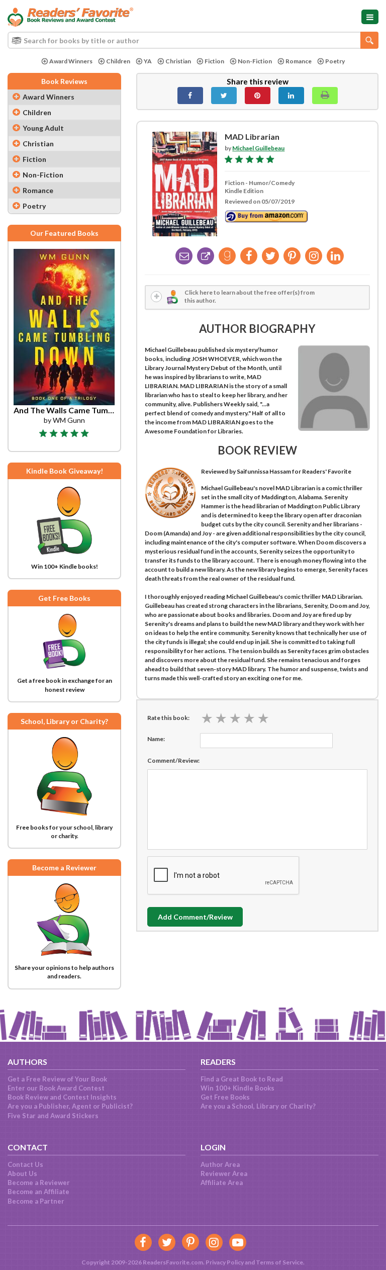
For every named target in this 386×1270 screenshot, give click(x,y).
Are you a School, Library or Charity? (258, 1106)
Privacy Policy (225, 1262)
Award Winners (70, 61)
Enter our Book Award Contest (56, 1088)
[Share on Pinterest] (257, 95)
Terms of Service (279, 1262)
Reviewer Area (224, 1173)
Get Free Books (225, 1097)
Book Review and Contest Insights (62, 1097)
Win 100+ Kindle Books (237, 1088)
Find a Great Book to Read (242, 1079)
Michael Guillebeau (258, 148)
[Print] (325, 95)
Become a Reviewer (39, 1182)
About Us (22, 1173)
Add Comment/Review (195, 917)
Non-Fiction (255, 61)
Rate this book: (168, 717)
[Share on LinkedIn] (291, 95)
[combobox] (193, 40)
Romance (298, 61)
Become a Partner (36, 1201)
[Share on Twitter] (224, 95)
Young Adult (43, 128)
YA (148, 61)
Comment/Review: (173, 760)
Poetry (335, 61)
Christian (178, 61)
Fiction (214, 61)
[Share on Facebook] (190, 95)
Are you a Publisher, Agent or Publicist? (70, 1106)
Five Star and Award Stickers (53, 1116)
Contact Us (25, 1164)
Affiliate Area (222, 1182)
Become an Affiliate (38, 1192)
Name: (156, 739)
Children (118, 61)
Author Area (220, 1164)
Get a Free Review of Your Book (57, 1079)
